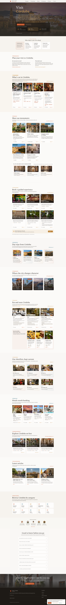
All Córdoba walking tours (49, 436)
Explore (27, 1)
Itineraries (44, 1)
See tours (50, 231)
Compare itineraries (21, 24)
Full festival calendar (50, 81)
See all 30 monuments (49, 120)
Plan (38, 1)
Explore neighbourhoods (30, 583)
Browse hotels (38, 583)
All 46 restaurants (50, 306)
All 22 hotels (51, 403)
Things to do (28, 24)
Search (43, 597)
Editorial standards (44, 595)
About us (43, 592)
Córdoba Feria (25, 81)
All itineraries (51, 247)
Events (50, 1)
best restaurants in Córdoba (21, 305)
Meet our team (33, 526)
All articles (51, 466)
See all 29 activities (50, 192)
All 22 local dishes (23, 334)
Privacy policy (46, 602)
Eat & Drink (33, 1)
